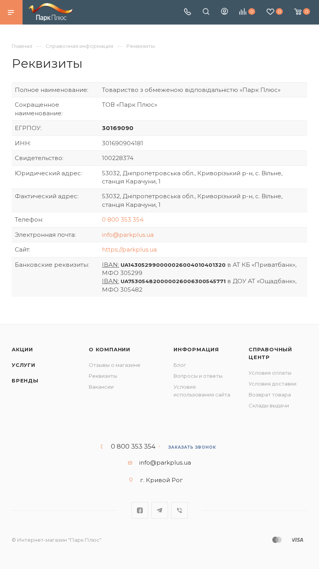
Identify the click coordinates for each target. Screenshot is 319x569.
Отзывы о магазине (114, 365)
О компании (109, 349)
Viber (179, 510)
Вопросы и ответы (198, 376)
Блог (180, 365)
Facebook (139, 510)
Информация (196, 349)
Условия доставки (272, 384)
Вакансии (101, 387)
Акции (22, 349)
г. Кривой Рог (161, 480)
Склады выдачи (269, 405)
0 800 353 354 (123, 219)
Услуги (23, 365)
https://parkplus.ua (129, 249)
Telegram (159, 510)
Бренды (25, 380)
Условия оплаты (270, 373)
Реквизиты (103, 376)
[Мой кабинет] (224, 12)
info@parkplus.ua (128, 234)
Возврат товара (270, 394)
